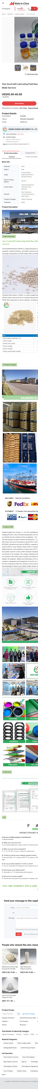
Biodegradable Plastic (10, 1048)
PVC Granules (24, 1021)
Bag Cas (24, 1062)
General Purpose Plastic (28, 1048)
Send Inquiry (19, 103)
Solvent (4, 1025)
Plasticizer (23, 1025)
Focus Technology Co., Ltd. (25, 1081)
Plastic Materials (30, 14)
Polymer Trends (21, 1071)
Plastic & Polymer (19, 14)
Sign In (5, 144)
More (3, 1074)
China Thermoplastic (28, 1057)
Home (3, 14)
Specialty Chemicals (8, 1018)
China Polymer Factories (11, 1057)
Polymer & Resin (8, 1043)
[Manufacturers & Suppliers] (19, 3)
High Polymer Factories (11, 1062)
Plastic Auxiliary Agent (24, 1043)
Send (18, 934)
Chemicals (10, 14)
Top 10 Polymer (8, 1071)
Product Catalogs (29, 1014)
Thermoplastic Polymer (10, 1066)
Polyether (5, 1021)
